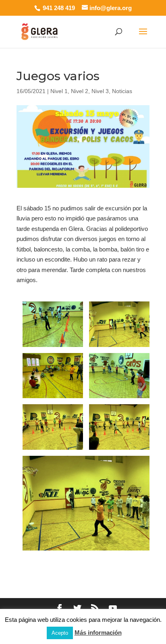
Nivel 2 (79, 91)
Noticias (122, 91)
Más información (98, 632)
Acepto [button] (60, 633)
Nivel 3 (100, 91)
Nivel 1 (59, 91)
